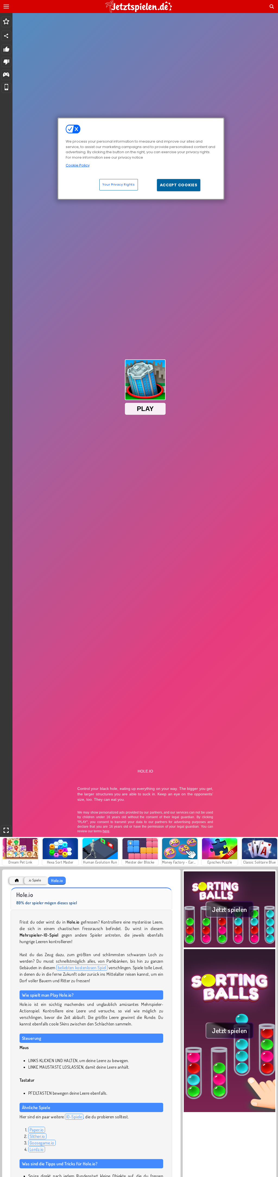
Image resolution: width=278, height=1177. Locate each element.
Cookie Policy (78, 165)
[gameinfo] (6, 75)
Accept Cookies (178, 185)
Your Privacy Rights (118, 184)
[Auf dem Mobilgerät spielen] (6, 88)
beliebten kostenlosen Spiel (82, 967)
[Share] (6, 36)
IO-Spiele (74, 1116)
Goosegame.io (42, 1142)
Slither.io (37, 1136)
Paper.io (37, 1129)
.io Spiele (34, 880)
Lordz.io (37, 1149)
